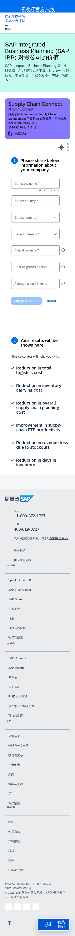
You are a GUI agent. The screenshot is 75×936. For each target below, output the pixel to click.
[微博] (26, 906)
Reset (51, 301)
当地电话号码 (58, 538)
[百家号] (8, 906)
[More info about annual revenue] (63, 250)
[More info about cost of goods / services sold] (63, 266)
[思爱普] (19, 498)
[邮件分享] (35, 906)
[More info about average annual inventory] (63, 283)
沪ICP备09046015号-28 (20, 884)
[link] (19, 550)
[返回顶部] (9, 923)
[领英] (17, 906)
